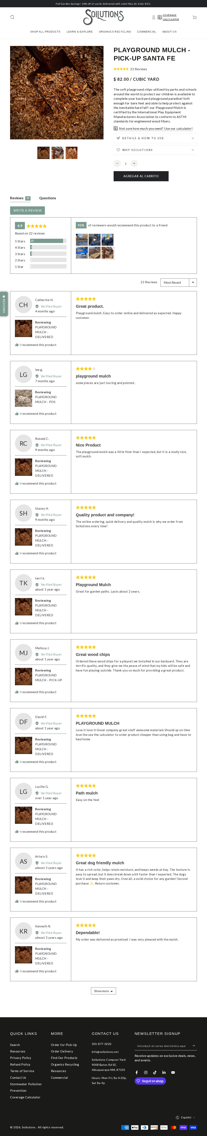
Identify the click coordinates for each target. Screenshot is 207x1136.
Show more (101, 991)
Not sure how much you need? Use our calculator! (156, 128)
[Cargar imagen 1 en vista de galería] (43, 153)
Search (15, 1045)
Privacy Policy (20, 1058)
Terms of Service (22, 1071)
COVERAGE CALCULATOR (171, 17)
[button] (12, 17)
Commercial (59, 1077)
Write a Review (27, 210)
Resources (17, 1051)
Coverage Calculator (25, 1097)
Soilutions (29, 1127)
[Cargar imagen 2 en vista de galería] (58, 153)
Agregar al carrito (141, 176)
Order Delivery (62, 1051)
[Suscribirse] (194, 1045)
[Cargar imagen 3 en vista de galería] (72, 153)
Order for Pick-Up (64, 1045)
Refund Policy (20, 1064)
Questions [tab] (47, 198)
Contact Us (18, 1077)
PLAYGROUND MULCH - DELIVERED (46, 332)
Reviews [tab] (19, 198)
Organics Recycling (65, 1064)
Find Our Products (64, 1058)
